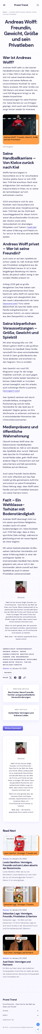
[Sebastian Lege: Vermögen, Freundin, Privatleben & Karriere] (21, 896)
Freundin (6, 651)
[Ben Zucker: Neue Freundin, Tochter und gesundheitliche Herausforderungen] (21, 693)
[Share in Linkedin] (20, 677)
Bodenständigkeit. (24, 649)
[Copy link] (24, 677)
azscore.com (10, 303)
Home (5, 12)
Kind (13, 657)
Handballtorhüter (11, 654)
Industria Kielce (27, 654)
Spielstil (19, 662)
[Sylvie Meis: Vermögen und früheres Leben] (21, 712)
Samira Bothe (8, 662)
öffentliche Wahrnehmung (14, 659)
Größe (23, 651)
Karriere (6, 657)
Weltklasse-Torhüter (12, 665)
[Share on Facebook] (15, 677)
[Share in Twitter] (10, 677)
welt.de (32, 227)
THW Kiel (27, 662)
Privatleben (32, 659)
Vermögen (22, 839)
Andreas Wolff (9, 649)
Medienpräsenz (22, 657)
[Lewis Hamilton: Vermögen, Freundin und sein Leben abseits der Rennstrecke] (21, 845)
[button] (4, 5)
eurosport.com (11, 390)
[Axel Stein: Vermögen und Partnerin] (21, 945)
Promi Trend (21, 5)
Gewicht (15, 651)
